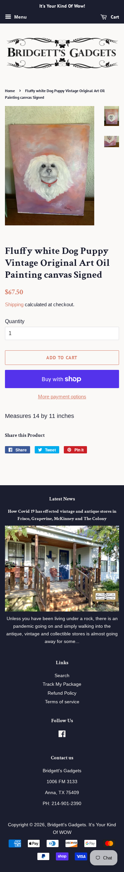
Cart (114, 17)
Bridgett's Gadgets (66, 824)
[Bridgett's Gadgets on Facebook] (62, 735)
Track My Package (62, 684)
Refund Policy (62, 693)
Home (10, 90)
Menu (20, 17)
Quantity (14, 321)
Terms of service (62, 701)
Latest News (62, 499)
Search (62, 675)
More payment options (62, 396)
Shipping (14, 304)
